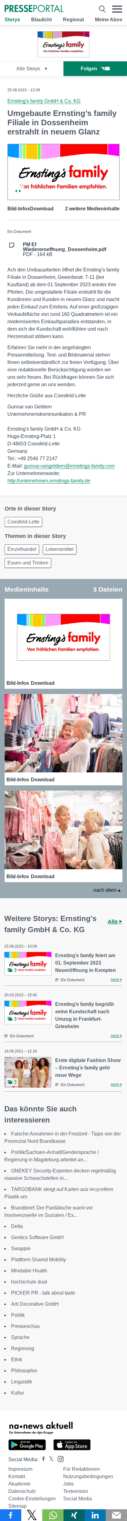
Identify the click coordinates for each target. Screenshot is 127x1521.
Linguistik (21, 1381)
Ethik (16, 1359)
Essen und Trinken (27, 562)
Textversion (75, 1491)
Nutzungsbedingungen (88, 1476)
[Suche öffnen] (102, 9)
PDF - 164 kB (64, 249)
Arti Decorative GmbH (35, 1304)
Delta (17, 1226)
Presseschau (25, 1326)
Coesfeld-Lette (23, 521)
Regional (73, 19)
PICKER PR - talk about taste (43, 1293)
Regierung (22, 1348)
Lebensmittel (60, 549)
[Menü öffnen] (117, 9)
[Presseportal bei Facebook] (41, 1459)
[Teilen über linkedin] (95, 1515)
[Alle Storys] (63, 55)
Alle (113, 922)
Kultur (17, 1392)
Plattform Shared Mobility (38, 1259)
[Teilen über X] (32, 1515)
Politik (18, 1315)
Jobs (68, 1483)
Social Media (77, 1498)
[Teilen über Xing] (74, 1515)
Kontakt (16, 1476)
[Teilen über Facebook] (10, 1515)
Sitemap (17, 1506)
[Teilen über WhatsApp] (52, 1515)
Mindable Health (29, 1270)
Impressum (20, 1469)
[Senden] (116, 1515)
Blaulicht (41, 19)
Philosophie (24, 1370)
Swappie (21, 1248)
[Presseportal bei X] (49, 1459)
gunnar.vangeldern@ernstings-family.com (69, 466)
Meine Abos (108, 19)
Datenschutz (22, 1491)
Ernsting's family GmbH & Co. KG (43, 101)
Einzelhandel (21, 549)
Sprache (20, 1337)
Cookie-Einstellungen (32, 1498)
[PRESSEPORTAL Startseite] (34, 9)
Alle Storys (28, 68)
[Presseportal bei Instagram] (58, 1458)
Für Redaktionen (81, 1469)
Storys (12, 19)
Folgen (89, 68)
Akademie (19, 1483)
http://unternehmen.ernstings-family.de (48, 480)
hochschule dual (29, 1281)
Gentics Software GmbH (37, 1237)
